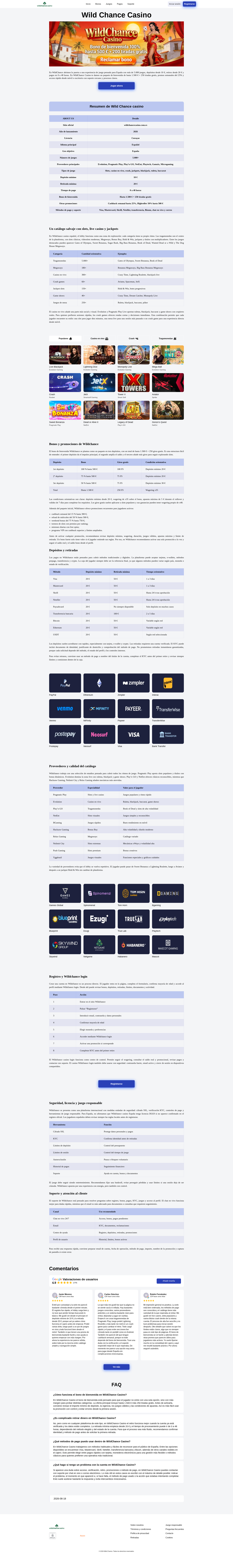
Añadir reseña (169, 1281)
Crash (131, 338)
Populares (63, 338)
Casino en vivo (97, 338)
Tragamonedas (166, 338)
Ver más (116, 1367)
